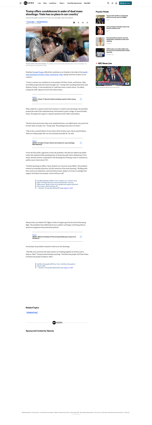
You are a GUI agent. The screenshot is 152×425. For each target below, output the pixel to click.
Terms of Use (97, 412)
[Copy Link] (87, 22)
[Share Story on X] (78, 22)
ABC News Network (26, 412)
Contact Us (126, 412)
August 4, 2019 (68, 268)
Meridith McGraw (42, 22)
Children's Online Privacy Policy (61, 412)
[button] (20, 3)
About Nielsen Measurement (87, 412)
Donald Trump (38, 72)
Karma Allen (30, 22)
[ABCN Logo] (29, 3)
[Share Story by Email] (83, 22)
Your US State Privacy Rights (46, 412)
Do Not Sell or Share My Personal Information (112, 412)
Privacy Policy (35, 412)
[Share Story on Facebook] (74, 22)
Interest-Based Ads (74, 412)
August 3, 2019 (68, 188)
